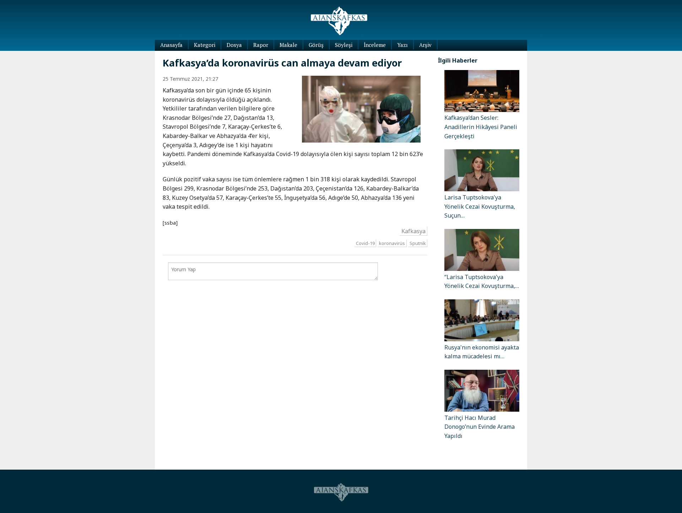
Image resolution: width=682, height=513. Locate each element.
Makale (288, 44)
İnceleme (375, 44)
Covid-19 (365, 243)
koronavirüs (392, 243)
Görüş (316, 44)
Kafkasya (413, 231)
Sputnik (418, 243)
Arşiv (425, 44)
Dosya (234, 44)
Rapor (260, 44)
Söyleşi (343, 44)
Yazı (402, 44)
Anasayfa (171, 44)
